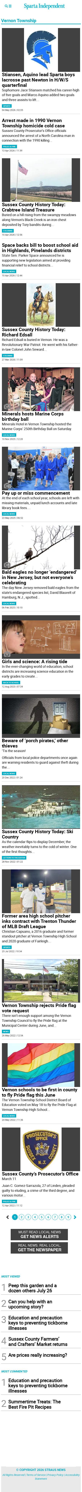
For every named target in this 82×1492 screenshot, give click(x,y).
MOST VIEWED (10, 1276)
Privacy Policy (55, 1475)
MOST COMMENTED (14, 1371)
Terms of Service (36, 1475)
